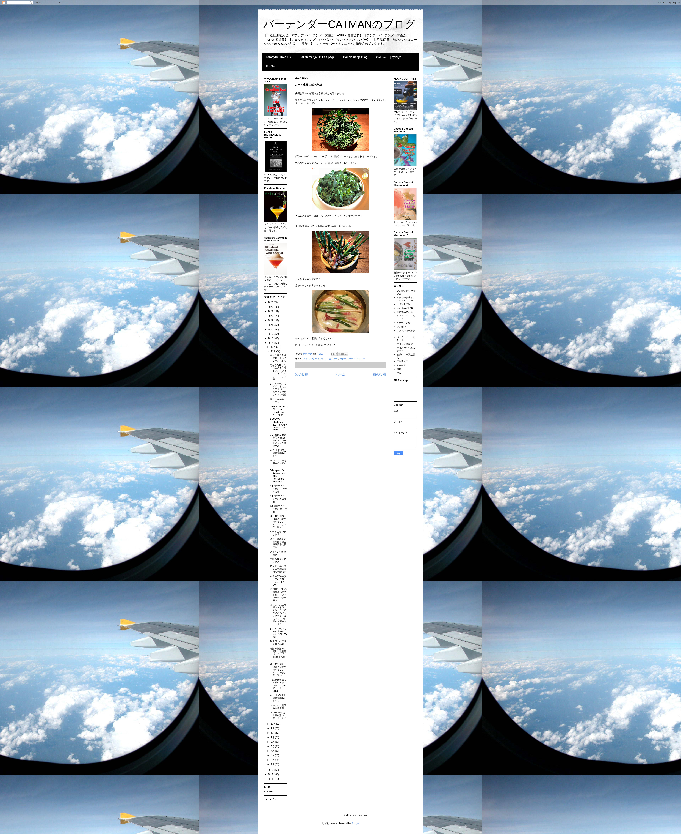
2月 (273, 760)
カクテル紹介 (403, 322)
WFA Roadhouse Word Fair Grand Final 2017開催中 (278, 410)
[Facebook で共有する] (342, 354)
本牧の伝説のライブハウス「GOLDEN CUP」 (278, 580)
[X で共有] (339, 354)
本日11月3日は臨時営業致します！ (278, 698)
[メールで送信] (332, 354)
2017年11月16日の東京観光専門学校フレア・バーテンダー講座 (278, 522)
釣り (399, 369)
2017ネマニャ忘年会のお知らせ (278, 463)
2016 (271, 770)
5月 (273, 746)
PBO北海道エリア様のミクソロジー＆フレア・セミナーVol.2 (278, 685)
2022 (271, 320)
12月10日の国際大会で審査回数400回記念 (278, 569)
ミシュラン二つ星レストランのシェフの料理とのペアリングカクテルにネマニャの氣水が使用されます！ (278, 614)
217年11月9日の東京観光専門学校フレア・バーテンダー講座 (278, 594)
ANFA (270, 791)
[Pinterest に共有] (346, 354)
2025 (271, 307)
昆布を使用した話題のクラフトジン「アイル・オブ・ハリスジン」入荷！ (278, 372)
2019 (271, 334)
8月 (273, 732)
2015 (271, 774)
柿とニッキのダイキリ (278, 400)
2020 (271, 329)
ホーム (340, 374)
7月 (273, 737)
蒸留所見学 (402, 361)
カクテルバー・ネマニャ (352, 358)
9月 (273, 728)
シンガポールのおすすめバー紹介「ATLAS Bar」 (278, 632)
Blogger (355, 823)
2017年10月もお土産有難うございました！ (278, 715)
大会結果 (401, 365)
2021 (271, 325)
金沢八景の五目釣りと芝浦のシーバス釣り (278, 358)
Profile (270, 66)
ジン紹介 (401, 326)
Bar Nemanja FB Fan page (317, 57)
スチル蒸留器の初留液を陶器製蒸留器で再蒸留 (278, 543)
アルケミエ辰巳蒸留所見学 (278, 707)
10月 (273, 724)
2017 (271, 343)
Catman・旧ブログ (388, 57)
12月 (273, 347)
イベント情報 (403, 304)
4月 (273, 751)
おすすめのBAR (405, 308)
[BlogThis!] (336, 354)
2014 (271, 779)
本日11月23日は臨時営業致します (278, 453)
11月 (273, 351)
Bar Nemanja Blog (355, 57)
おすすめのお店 (405, 312)
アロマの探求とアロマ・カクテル (321, 358)
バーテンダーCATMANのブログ (339, 24)
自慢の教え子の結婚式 (278, 560)
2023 (271, 316)
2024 (271, 311)
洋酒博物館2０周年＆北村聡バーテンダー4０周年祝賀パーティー (278, 654)
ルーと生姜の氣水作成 (278, 533)
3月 (273, 755)
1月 (273, 764)
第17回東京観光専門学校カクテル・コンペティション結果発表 (278, 440)
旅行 (399, 373)
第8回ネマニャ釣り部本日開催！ (278, 499)
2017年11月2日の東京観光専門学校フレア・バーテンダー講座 (278, 670)
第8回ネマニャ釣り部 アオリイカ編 (278, 489)
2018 (271, 338)
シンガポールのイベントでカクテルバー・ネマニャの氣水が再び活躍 (278, 389)
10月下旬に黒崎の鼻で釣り (278, 643)
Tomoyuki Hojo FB (278, 57)
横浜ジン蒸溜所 (405, 344)
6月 (273, 741)
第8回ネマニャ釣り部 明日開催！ (278, 509)
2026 (271, 302)
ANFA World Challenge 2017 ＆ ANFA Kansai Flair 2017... (278, 425)
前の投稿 (379, 374)
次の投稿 (301, 374)
